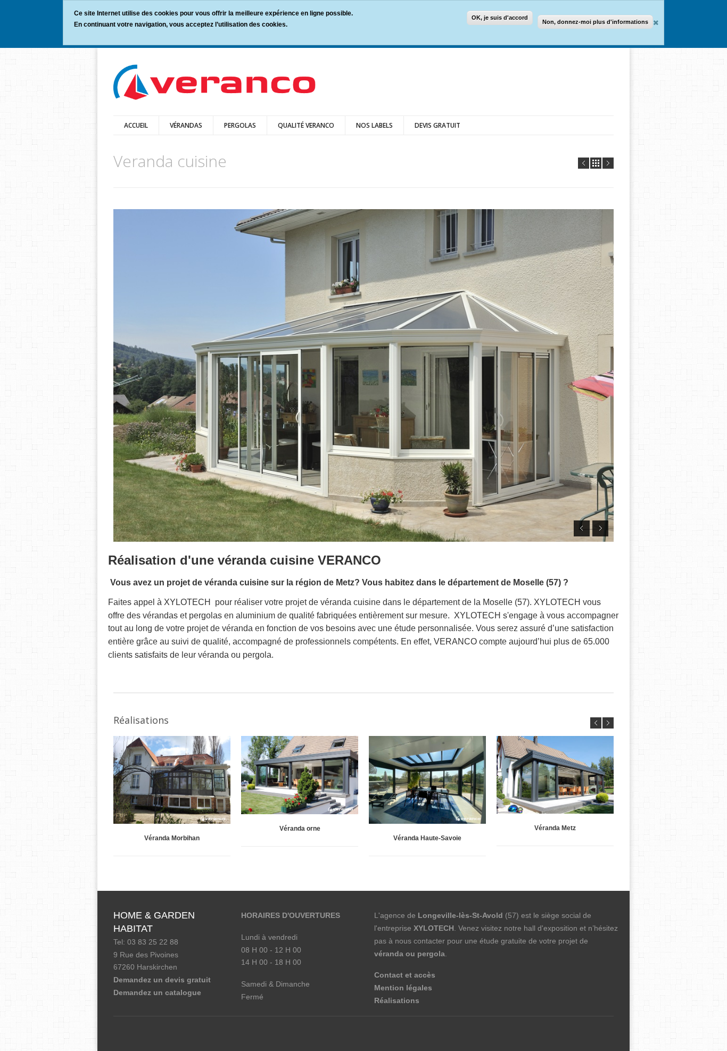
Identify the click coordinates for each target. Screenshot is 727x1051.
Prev (583, 163)
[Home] (214, 83)
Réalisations (396, 1000)
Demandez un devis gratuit (162, 979)
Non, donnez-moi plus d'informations (595, 22)
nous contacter (420, 941)
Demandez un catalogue (157, 992)
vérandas (186, 125)
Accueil (136, 125)
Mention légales (403, 987)
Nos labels (374, 125)
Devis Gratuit (437, 125)
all (595, 163)
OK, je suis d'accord (500, 17)
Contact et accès (404, 975)
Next (608, 163)
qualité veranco (306, 125)
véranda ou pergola (409, 953)
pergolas (240, 125)
